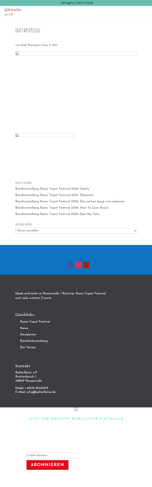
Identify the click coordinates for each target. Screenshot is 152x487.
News (24, 328)
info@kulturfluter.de (41, 392)
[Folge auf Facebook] (70, 265)
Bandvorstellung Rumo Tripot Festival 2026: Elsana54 (54, 195)
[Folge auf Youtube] (86, 265)
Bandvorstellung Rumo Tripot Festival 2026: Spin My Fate (57, 214)
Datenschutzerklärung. (89, 479)
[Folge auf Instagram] (78, 265)
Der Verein (28, 347)
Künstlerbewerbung (34, 341)
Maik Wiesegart (30, 45)
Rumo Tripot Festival (35, 321)
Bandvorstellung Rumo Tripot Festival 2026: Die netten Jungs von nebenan (69, 201)
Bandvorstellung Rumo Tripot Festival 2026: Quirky (52, 188)
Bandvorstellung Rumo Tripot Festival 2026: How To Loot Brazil (61, 207)
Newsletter (28, 334)
